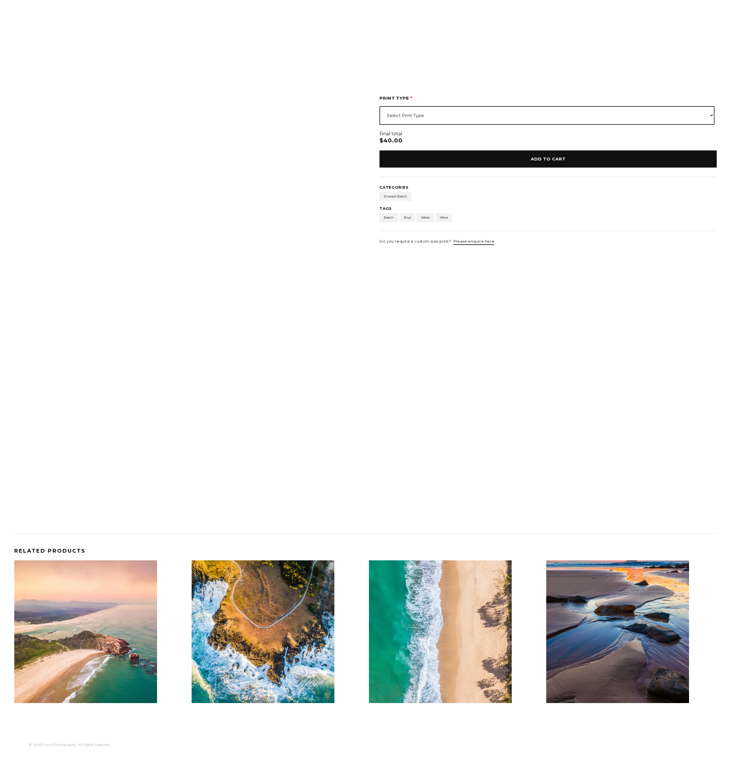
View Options (40, 693)
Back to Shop (46, 59)
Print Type (396, 98)
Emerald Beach (395, 196)
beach (389, 218)
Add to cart (548, 159)
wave (444, 218)
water (425, 218)
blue (407, 218)
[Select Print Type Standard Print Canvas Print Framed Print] (546, 115)
